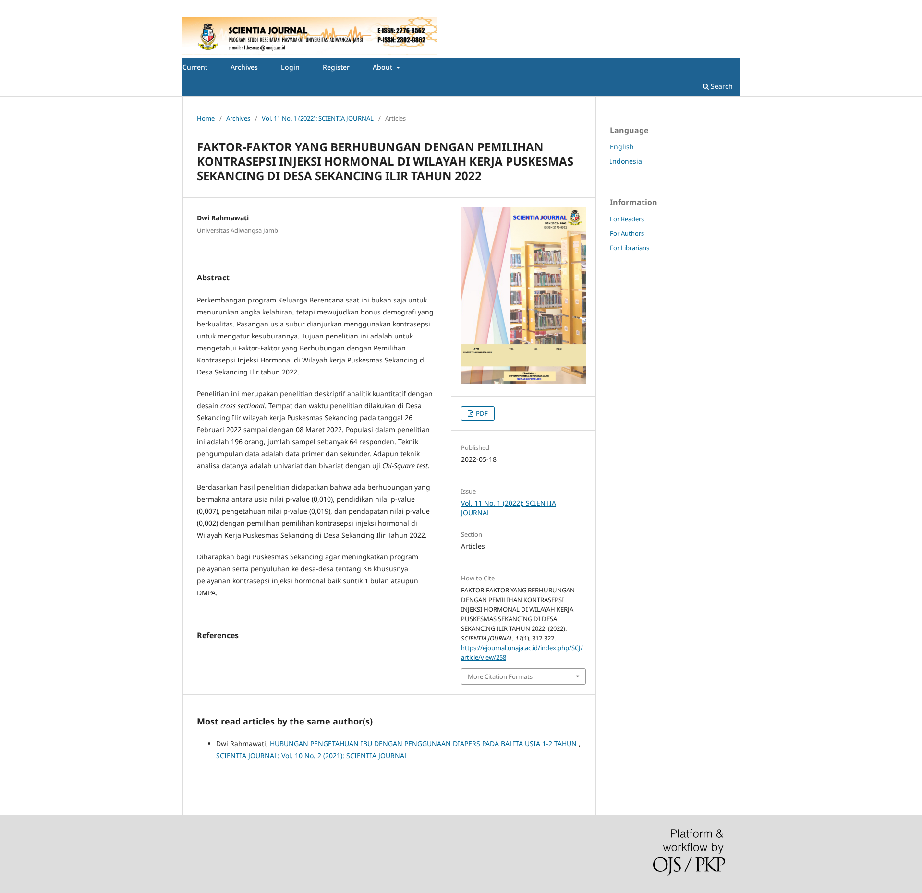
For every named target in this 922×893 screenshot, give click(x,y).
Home (206, 118)
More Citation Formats (500, 676)
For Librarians (629, 247)
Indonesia (626, 161)
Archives (244, 67)
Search (721, 86)
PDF (481, 413)
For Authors (627, 233)
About (383, 67)
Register (336, 67)
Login (290, 67)
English (622, 146)
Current (194, 67)
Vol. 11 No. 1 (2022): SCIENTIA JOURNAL (318, 118)
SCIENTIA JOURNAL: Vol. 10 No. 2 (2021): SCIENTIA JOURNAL (312, 755)
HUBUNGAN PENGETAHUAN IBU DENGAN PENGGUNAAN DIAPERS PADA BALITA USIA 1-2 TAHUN (424, 743)
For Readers (627, 219)
